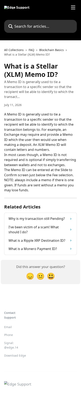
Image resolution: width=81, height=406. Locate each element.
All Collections (14, 50)
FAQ (31, 50)
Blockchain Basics (51, 50)
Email (8, 327)
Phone (8, 335)
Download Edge (15, 355)
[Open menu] (73, 7)
